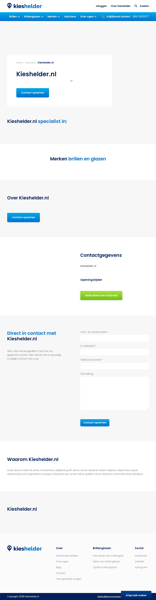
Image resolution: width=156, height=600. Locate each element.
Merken (52, 16)
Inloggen (101, 6)
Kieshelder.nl (24, 6)
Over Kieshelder (121, 6)
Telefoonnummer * (91, 359)
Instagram (141, 567)
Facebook (141, 555)
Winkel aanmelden (67, 555)
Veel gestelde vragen (69, 579)
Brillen (13, 16)
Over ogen (86, 16)
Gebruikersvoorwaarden (110, 596)
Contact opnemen (32, 92)
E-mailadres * (88, 345)
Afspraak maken (136, 595)
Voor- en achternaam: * (94, 332)
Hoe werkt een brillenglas (108, 555)
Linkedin (139, 561)
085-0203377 (127, 16)
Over (59, 548)
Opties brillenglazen (105, 567)
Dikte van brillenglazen (106, 561)
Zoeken (144, 6)
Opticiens (70, 16)
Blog (58, 567)
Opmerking (86, 373)
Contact (61, 573)
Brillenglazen (32, 16)
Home (19, 62)
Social (139, 548)
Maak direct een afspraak (101, 295)
